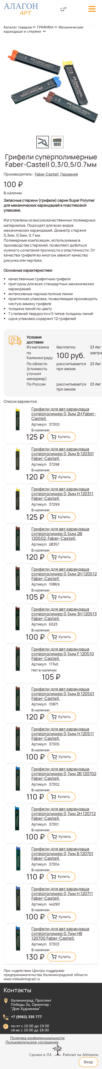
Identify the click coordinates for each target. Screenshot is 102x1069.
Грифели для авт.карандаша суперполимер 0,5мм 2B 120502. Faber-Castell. (60, 533)
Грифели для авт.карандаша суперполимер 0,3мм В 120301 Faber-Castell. (62, 453)
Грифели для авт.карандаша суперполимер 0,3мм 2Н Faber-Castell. (63, 413)
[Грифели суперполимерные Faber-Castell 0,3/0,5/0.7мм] (43, 146)
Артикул (39, 424)
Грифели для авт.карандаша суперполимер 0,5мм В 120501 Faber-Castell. (62, 693)
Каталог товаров (18, 27)
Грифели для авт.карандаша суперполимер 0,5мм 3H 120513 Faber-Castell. (64, 613)
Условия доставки (35, 339)
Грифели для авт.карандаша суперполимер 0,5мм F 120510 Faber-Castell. (62, 653)
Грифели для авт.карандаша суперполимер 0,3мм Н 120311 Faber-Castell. (62, 493)
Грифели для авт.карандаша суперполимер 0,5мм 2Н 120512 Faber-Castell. (64, 573)
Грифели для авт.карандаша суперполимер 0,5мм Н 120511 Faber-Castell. (62, 733)
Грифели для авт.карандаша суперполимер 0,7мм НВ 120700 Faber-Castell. (60, 933)
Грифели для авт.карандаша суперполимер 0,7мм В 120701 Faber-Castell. (62, 853)
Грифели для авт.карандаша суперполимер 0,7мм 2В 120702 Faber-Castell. (63, 773)
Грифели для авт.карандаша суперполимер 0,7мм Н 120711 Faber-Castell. (62, 893)
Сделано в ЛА (40, 1055)
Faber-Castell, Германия (56, 174)
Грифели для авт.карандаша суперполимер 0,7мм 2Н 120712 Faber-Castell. (63, 813)
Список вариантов (20, 401)
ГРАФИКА (45, 27)
